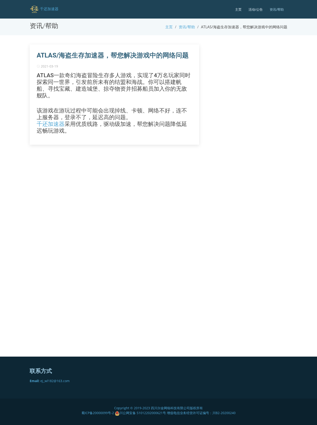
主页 (238, 9)
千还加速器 (51, 124)
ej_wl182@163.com (50, 381)
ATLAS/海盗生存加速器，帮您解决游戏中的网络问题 (113, 55)
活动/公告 (256, 9)
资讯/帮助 (277, 9)
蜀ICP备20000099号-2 (98, 413)
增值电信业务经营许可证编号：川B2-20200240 (201, 413)
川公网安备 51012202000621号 (143, 413)
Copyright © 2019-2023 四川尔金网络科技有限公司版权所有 (158, 408)
